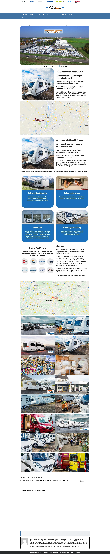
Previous (84, 19)
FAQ (48, 552)
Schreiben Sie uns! (26, 533)
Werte (54, 552)
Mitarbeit (57, 552)
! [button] (61, 279)
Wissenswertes (78, 552)
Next (88, 19)
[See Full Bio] (82, 546)
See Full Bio (79, 546)
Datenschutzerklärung (62, 552)
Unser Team (39, 552)
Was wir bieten (68, 552)
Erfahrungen (73, 552)
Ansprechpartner (44, 552)
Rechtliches (51, 552)
